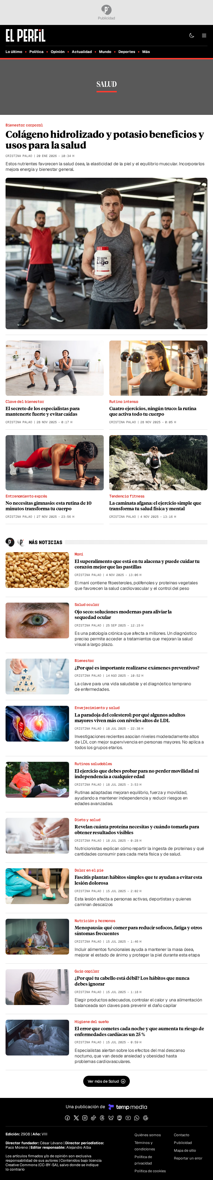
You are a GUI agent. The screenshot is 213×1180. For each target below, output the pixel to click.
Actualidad (82, 51)
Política (36, 51)
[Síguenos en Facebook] (67, 1118)
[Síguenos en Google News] (145, 1118)
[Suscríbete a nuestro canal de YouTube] (128, 1118)
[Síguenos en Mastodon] (119, 1118)
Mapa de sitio (185, 1150)
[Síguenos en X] (76, 1118)
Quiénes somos (148, 1135)
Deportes (126, 51)
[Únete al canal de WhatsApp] (137, 1118)
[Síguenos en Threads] (102, 1118)
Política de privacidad (143, 1160)
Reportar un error (188, 1158)
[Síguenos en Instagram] (85, 1118)
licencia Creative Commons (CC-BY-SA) (54, 1162)
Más (146, 51)
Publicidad (183, 1142)
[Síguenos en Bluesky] (111, 1118)
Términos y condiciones (145, 1145)
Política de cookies (150, 1171)
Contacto (181, 1135)
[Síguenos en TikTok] (93, 1118)
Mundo (105, 51)
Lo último (14, 51)
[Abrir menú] (204, 35)
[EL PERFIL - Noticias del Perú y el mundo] (26, 35)
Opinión (58, 51)
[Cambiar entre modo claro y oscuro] (191, 35)
